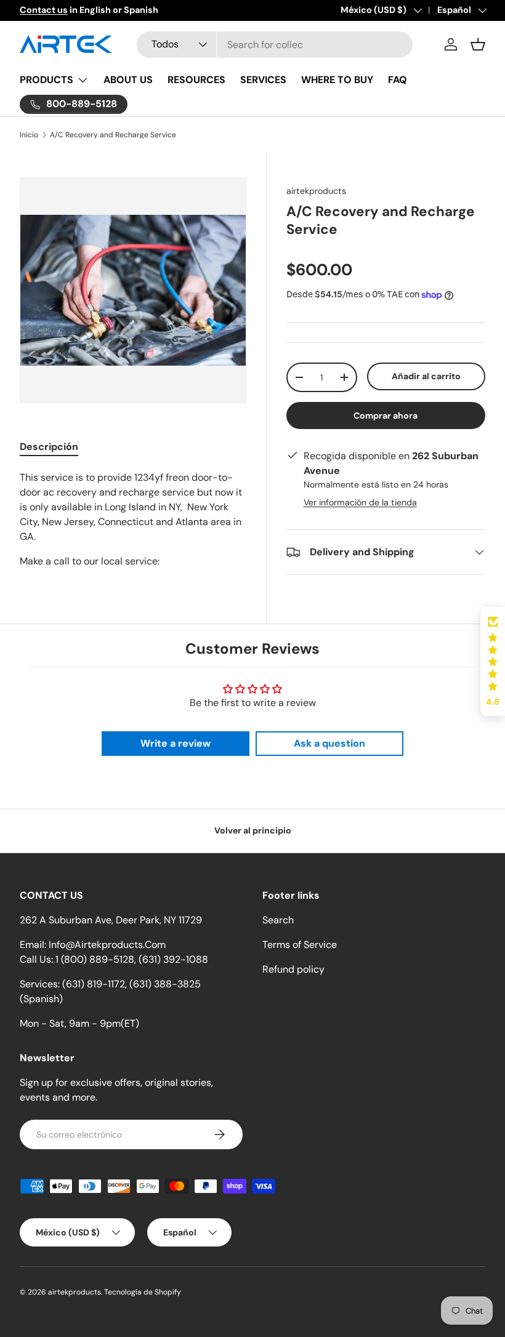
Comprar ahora (386, 415)
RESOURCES (196, 79)
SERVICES (263, 79)
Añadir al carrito (426, 376)
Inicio (29, 135)
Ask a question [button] (329, 743)
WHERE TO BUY (337, 79)
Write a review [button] (175, 743)
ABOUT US (128, 79)
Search (278, 919)
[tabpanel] (133, 519)
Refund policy (293, 969)
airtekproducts (316, 190)
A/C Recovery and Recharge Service (113, 135)
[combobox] (275, 44)
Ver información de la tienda (360, 502)
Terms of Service (299, 944)
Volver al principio (252, 830)
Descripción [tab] (49, 446)
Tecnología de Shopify (142, 1292)
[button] (477, 44)
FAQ (397, 79)
